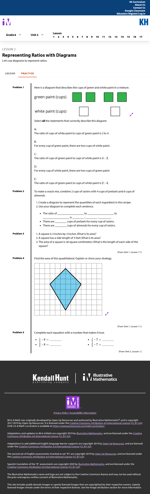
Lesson (10, 73)
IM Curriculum (137, 1)
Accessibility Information (83, 412)
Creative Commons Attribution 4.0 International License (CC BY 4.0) (106, 423)
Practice (27, 73)
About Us (140, 4)
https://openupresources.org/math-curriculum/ (79, 426)
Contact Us (139, 7)
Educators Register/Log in (131, 13)
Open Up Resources (113, 443)
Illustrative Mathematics (89, 433)
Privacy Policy (61, 412)
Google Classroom (135, 10)
